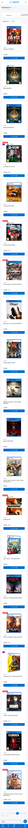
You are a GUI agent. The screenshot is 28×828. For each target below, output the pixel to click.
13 (22, 813)
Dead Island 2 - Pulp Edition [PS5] (11, 558)
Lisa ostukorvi (13, 58)
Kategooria (5, 21)
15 (2, 815)
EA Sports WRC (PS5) (8, 206)
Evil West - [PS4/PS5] (8, 49)
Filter (3, 821)
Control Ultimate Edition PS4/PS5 (11, 754)
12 (19, 813)
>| (7, 815)
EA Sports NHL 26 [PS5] (9, 245)
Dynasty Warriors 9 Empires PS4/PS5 (12, 284)
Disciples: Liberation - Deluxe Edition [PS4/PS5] (12, 402)
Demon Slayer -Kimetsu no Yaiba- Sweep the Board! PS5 (13, 481)
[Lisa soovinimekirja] (25, 25)
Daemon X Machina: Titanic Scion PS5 (12, 637)
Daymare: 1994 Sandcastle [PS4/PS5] (12, 598)
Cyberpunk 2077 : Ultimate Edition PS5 (12, 676)
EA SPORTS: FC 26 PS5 (9, 166)
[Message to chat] (25, 821)
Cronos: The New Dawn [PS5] (10, 715)
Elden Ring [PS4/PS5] (8, 127)
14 (24, 813)
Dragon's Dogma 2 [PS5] (9, 362)
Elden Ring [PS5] (7, 88)
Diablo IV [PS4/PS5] (8, 441)
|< (2, 813)
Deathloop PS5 (7, 519)
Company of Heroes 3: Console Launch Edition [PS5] (12, 794)
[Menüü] (2, 2)
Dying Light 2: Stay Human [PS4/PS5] (12, 323)
